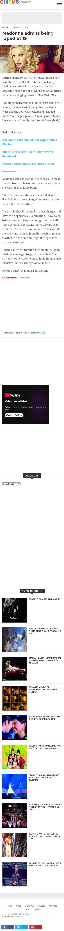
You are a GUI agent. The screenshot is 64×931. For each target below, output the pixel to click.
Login (43, 332)
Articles (53, 906)
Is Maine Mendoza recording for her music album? (43, 689)
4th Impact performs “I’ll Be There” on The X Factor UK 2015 (45, 807)
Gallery (41, 906)
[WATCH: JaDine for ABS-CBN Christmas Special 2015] (14, 739)
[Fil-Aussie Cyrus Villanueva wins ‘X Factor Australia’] (14, 885)
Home (9, 906)
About (38, 909)
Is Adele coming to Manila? (44, 599)
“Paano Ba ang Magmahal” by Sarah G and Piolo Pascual (44, 777)
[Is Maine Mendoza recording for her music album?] (14, 709)
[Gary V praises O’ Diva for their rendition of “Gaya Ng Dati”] (14, 651)
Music (5, 27)
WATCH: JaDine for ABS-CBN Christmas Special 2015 (44, 717)
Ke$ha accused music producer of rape (28, 163)
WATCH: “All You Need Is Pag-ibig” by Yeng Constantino (45, 747)
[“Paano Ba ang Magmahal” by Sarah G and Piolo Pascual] (14, 797)
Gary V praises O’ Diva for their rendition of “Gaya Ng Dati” (45, 631)
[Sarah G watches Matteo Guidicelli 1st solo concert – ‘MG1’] (14, 856)
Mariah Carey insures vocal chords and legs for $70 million (45, 660)
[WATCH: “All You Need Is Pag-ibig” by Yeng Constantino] (14, 768)
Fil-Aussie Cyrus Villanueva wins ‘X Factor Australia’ (45, 864)
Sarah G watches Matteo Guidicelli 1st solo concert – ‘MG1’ (45, 836)
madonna (25, 277)
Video (28, 909)
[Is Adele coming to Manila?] (14, 621)
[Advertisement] (33, 18)
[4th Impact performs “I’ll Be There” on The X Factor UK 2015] (14, 827)
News (18, 906)
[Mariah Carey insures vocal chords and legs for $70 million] (14, 680)
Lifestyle (29, 906)
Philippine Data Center (12, 916)
